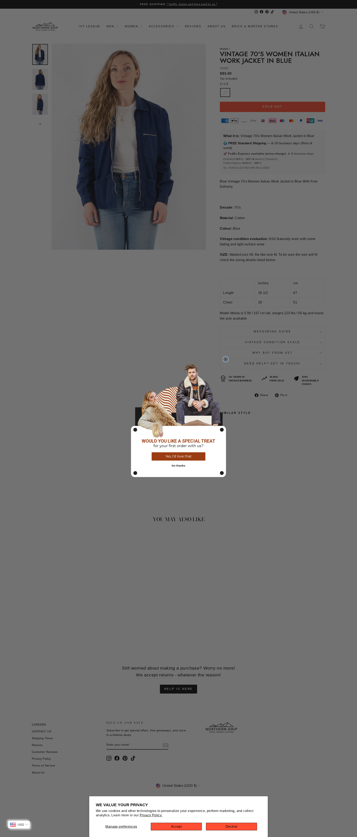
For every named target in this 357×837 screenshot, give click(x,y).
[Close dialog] (225, 359)
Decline (232, 826)
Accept (176, 826)
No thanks (178, 465)
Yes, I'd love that (178, 456)
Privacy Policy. (151, 815)
